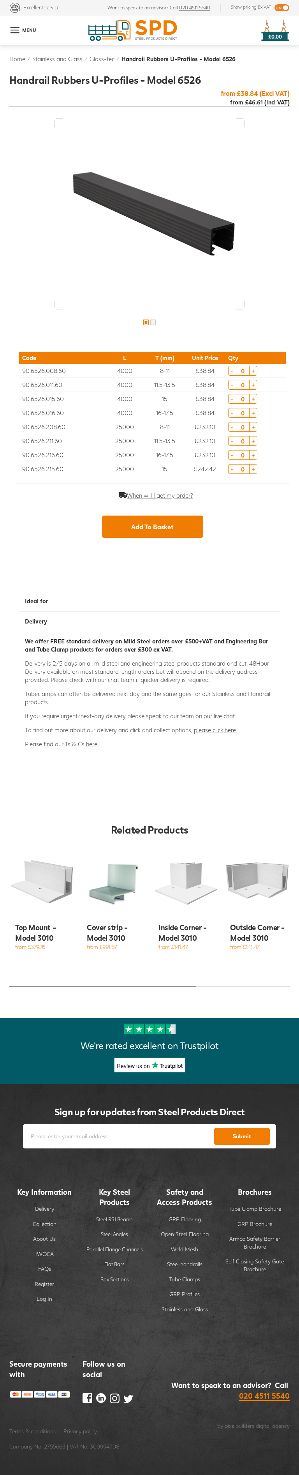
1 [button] (146, 322)
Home (17, 58)
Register (44, 1284)
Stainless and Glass (57, 58)
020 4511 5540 (194, 8)
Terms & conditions (32, 1431)
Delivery (44, 1208)
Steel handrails (184, 1264)
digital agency (273, 1425)
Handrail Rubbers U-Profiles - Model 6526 (178, 58)
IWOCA (44, 1254)
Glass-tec (102, 58)
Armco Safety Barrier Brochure (254, 1242)
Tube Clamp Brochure (255, 1208)
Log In (44, 1298)
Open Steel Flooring (185, 1234)
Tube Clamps (184, 1279)
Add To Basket (152, 526)
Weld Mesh (184, 1249)
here (91, 743)
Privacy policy (80, 1431)
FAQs (44, 1268)
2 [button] (153, 322)
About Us (44, 1238)
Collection (44, 1224)
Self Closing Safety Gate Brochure (254, 1265)
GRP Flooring (185, 1219)
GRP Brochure (254, 1224)
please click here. (215, 729)
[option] (149, 213)
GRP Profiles (184, 1294)
